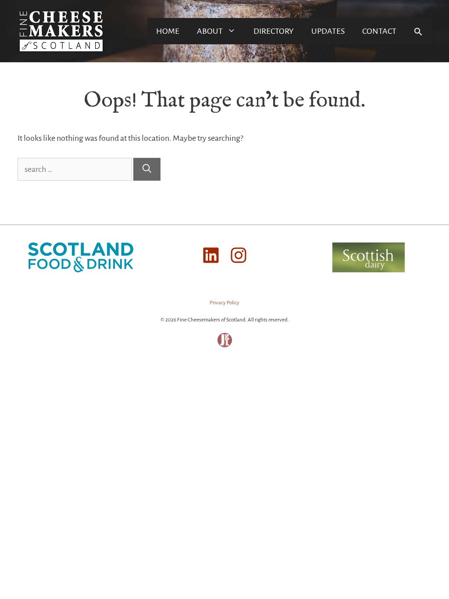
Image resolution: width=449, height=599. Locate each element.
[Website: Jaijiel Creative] (224, 346)
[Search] (146, 169)
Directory (273, 31)
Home (167, 31)
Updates (328, 31)
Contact (379, 31)
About (210, 31)
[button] (418, 31)
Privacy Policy (224, 303)
